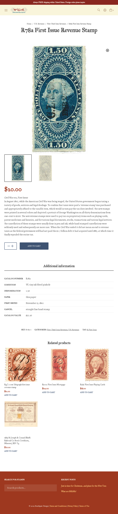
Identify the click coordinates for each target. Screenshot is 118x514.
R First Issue (92, 330)
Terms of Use (84, 506)
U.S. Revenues (39, 24)
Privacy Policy (73, 506)
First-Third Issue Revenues (56, 24)
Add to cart (34, 246)
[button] (108, 50)
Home (29, 24)
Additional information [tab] (59, 266)
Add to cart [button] (10, 395)
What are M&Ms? (68, 491)
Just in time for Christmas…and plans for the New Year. (84, 486)
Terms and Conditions (58, 506)
